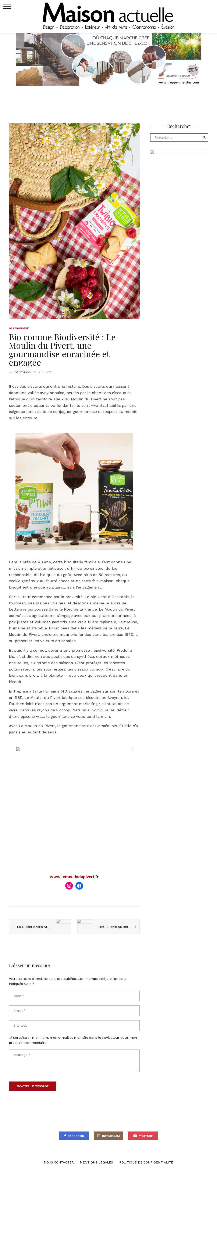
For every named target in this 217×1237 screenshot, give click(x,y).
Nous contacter (59, 1162)
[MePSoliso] (179, 187)
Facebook (76, 1136)
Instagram (111, 1136)
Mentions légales (96, 1162)
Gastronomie (19, 328)
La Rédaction (23, 372)
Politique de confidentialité (146, 1162)
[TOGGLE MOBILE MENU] (7, 6)
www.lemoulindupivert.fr (74, 876)
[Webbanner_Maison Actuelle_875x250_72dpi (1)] (108, 59)
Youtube (146, 1136)
